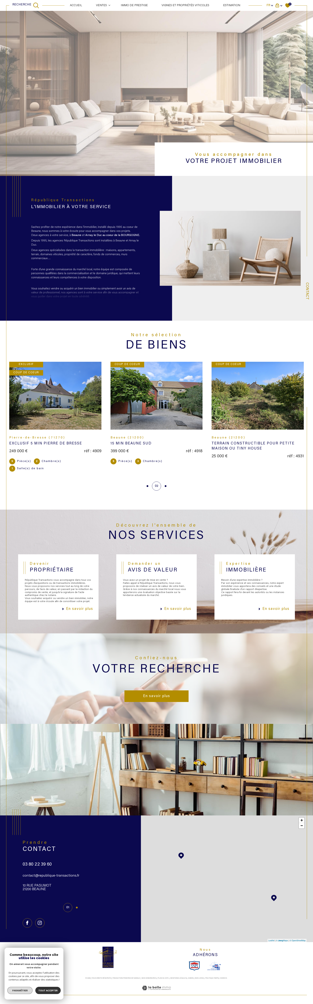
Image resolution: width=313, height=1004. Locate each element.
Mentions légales (178, 978)
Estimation (231, 5)
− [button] (302, 825)
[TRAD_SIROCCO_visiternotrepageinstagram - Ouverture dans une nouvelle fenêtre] (40, 923)
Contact (307, 291)
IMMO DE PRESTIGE (134, 5)
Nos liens (199, 978)
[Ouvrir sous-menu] (109, 5)
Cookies (223, 978)
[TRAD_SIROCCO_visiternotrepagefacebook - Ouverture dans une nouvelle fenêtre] (27, 923)
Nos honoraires (149, 978)
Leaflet (271, 940)
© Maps (282, 940)
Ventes (101, 5)
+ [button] (302, 820)
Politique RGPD (211, 978)
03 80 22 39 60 (37, 864)
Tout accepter (48, 990)
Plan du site (163, 978)
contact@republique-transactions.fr (51, 876)
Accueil (76, 5)
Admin (190, 978)
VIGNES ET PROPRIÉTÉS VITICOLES (185, 5)
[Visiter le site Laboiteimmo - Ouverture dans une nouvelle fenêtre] (156, 992)
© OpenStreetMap (298, 940)
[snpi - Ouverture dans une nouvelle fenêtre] (194, 965)
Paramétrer (20, 990)
